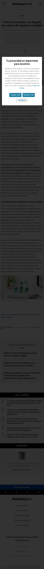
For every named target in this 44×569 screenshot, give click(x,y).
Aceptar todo (15, 95)
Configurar (22, 100)
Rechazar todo (28, 95)
